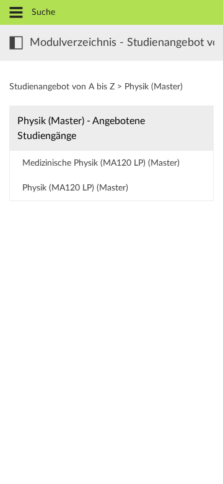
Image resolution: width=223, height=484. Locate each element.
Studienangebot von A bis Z (62, 87)
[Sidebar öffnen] (16, 42)
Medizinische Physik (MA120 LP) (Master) (101, 163)
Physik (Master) (154, 87)
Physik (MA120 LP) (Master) (75, 188)
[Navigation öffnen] (16, 13)
